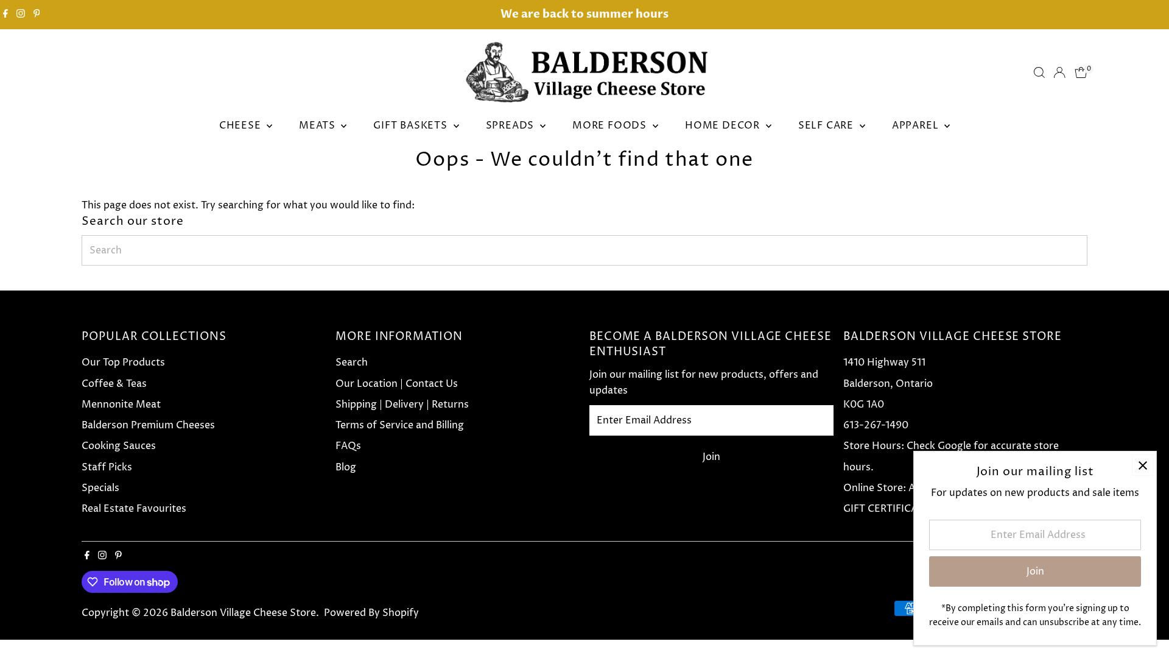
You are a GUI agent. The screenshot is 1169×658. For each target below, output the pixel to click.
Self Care (827, 125)
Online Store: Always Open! (908, 488)
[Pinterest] (36, 14)
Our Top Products (123, 362)
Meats (318, 125)
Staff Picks (107, 467)
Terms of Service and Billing (399, 425)
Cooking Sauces (119, 446)
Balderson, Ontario (888, 384)
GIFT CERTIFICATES (889, 508)
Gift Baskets (411, 125)
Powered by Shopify (371, 613)
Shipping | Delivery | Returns (402, 404)
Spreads (511, 125)
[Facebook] (5, 14)
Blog (345, 467)
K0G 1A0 (863, 404)
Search (351, 362)
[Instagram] (20, 14)
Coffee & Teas (114, 384)
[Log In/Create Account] (1059, 72)
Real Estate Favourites (134, 508)
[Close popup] (1142, 465)
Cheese (241, 125)
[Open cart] (1081, 72)
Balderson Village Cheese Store (243, 613)
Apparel (916, 125)
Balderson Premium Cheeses (148, 425)
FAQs (348, 446)
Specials (100, 488)
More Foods (611, 125)
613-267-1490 (875, 425)
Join (711, 457)
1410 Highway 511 (884, 362)
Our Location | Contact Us (396, 384)
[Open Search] (1039, 72)
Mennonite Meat (121, 404)
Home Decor (724, 125)
